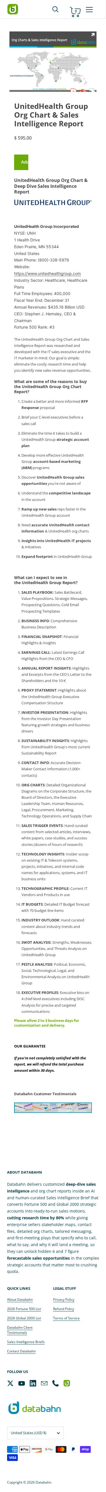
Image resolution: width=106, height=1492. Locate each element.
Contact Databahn (21, 1351)
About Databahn (20, 1299)
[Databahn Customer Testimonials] (53, 1107)
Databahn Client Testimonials (20, 1330)
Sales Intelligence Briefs (26, 1341)
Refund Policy (63, 1308)
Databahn (43, 1482)
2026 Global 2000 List (24, 1318)
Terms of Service (66, 1318)
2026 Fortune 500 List (24, 1308)
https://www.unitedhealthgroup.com (47, 273)
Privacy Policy (63, 1299)
